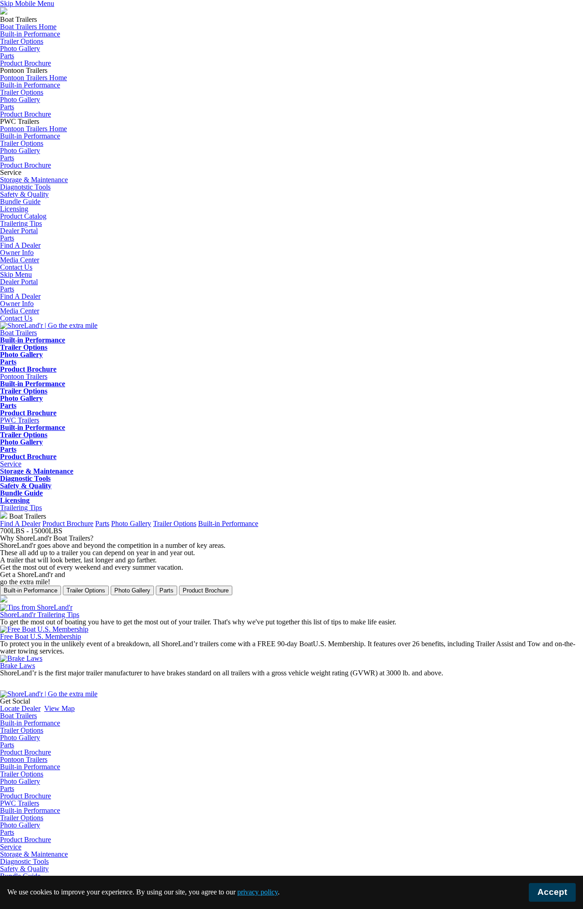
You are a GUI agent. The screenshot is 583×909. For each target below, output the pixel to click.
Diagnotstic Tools (25, 187)
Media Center (19, 311)
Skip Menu (16, 274)
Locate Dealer (20, 708)
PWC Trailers (19, 803)
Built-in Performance (30, 34)
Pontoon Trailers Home (33, 78)
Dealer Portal (19, 282)
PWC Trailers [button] (19, 420)
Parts (7, 56)
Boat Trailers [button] (18, 333)
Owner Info (17, 303)
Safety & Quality (24, 194)
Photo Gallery (20, 48)
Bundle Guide (20, 201)
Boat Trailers (18, 716)
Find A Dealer (20, 296)
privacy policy (257, 892)
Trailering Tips (21, 507)
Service (10, 847)
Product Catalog (23, 216)
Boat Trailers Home (28, 27)
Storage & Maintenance (34, 180)
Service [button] (10, 464)
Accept (552, 892)
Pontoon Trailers (23, 759)
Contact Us (16, 318)
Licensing (14, 209)
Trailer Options (21, 41)
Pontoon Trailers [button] (23, 376)
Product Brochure (25, 63)
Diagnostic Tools (25, 478)
